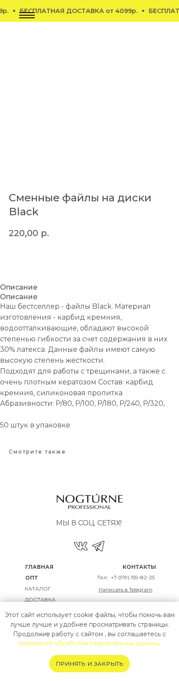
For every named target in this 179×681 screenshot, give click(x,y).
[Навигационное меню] (27, 15)
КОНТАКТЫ (139, 567)
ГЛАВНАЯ (39, 567)
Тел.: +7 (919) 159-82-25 (126, 577)
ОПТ (31, 577)
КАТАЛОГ (38, 588)
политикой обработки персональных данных (89, 643)
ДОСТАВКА (40, 599)
